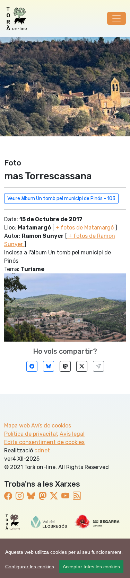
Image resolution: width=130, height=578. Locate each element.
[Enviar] (98, 366)
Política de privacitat (31, 434)
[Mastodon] (65, 366)
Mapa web (17, 425)
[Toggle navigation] (116, 18)
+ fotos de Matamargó (84, 227)
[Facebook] (31, 366)
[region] (65, 558)
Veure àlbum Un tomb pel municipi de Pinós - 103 (61, 198)
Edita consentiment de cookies (44, 442)
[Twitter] (81, 366)
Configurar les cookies (29, 566)
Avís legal (72, 434)
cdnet (42, 450)
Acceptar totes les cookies (91, 566)
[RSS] (77, 496)
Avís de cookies (51, 425)
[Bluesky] (48, 366)
